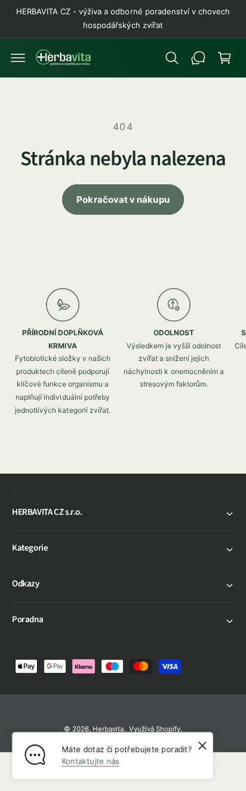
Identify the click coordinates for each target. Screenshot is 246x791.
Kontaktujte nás (90, 761)
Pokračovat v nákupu (122, 199)
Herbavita (108, 729)
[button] (18, 58)
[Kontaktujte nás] (198, 58)
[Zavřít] (202, 746)
